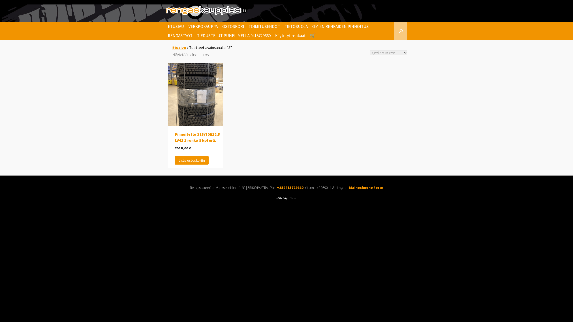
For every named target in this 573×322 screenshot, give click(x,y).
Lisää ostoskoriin (192, 160)
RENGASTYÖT (180, 35)
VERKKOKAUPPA (203, 26)
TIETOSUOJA (296, 26)
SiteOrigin (283, 198)
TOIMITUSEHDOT (264, 26)
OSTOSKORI (233, 26)
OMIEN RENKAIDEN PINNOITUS (340, 26)
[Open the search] (400, 31)
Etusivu (179, 47)
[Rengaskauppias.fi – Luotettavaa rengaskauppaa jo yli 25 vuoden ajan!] (206, 11)
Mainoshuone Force (366, 187)
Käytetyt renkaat (290, 35)
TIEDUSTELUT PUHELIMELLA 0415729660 (234, 35)
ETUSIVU (176, 26)
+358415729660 (290, 187)
